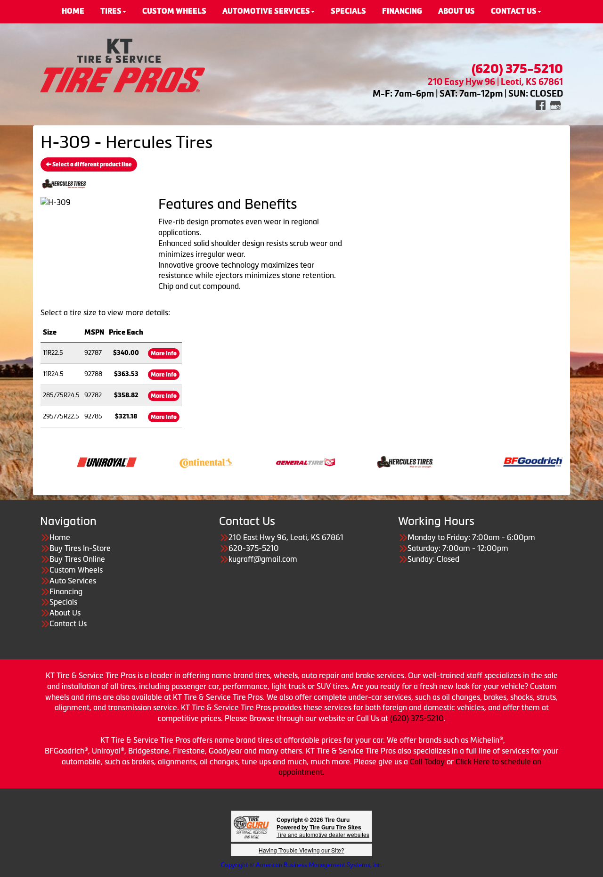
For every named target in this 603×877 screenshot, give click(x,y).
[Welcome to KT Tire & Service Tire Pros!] (122, 64)
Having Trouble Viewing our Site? (301, 850)
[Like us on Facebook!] (541, 104)
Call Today (428, 761)
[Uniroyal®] (77, 461)
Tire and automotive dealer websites (323, 830)
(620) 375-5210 (417, 718)
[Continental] (176, 461)
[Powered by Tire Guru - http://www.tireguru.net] (251, 826)
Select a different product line (91, 164)
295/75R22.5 (61, 416)
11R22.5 (53, 352)
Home (59, 537)
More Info (164, 353)
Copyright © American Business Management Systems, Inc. (301, 865)
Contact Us (68, 623)
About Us (65, 612)
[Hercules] (375, 461)
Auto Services (72, 580)
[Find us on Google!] (555, 104)
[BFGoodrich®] (503, 461)
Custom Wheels (76, 570)
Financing (65, 591)
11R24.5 (53, 373)
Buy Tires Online (77, 559)
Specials (63, 602)
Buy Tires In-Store (80, 548)
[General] (276, 461)
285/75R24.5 (61, 395)
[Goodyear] (243, 750)
